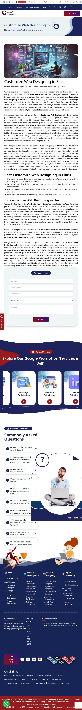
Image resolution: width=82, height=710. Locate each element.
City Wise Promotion (68, 589)
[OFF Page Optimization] (15, 382)
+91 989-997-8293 (29, 640)
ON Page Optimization (11, 592)
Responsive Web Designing (50, 593)
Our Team (60, 675)
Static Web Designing (49, 603)
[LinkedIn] (65, 7)
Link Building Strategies (11, 587)
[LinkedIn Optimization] (67, 382)
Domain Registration (69, 603)
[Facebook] (49, 7)
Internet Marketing (71, 581)
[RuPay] (34, 659)
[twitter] (61, 661)
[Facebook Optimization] (41, 382)
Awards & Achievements (45, 675)
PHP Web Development (30, 583)
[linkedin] (54, 661)
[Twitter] (54, 7)
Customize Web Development (31, 588)
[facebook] (50, 658)
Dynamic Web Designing (49, 588)
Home (7, 30)
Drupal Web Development (30, 598)
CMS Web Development (30, 603)
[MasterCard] (40, 659)
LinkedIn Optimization (67, 393)
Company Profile (17, 675)
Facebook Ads (69, 599)
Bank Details (65, 683)
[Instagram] (60, 7)
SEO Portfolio (52, 683)
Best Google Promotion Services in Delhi (60, 707)
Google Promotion (29, 148)
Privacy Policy (56, 679)
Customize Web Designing (50, 583)
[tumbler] (57, 658)
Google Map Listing (71, 585)
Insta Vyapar (9, 146)
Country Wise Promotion (68, 595)
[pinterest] (69, 661)
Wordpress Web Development (31, 593)
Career (23, 679)
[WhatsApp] (70, 7)
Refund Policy (25, 683)
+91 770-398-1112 (18, 7)
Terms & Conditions (10, 683)
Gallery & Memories (10, 679)
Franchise (30, 675)
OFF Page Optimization (15, 393)
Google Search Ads (22, 184)
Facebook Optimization (41, 393)
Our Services (33, 679)
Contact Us (44, 679)
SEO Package (11, 582)
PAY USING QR (11, 659)
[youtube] (65, 658)
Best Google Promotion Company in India (53, 702)
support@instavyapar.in (15, 626)
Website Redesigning (49, 598)
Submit (41, 319)
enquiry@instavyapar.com (16, 629)
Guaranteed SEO (12, 579)
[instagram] (72, 658)
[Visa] (28, 659)
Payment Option (39, 683)
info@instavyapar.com (38, 7)
